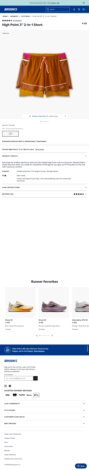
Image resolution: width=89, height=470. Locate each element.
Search (52, 9)
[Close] (84, 3)
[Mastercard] (15, 395)
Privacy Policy (8, 446)
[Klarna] (29, 395)
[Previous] (36, 335)
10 (48, 121)
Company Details (9, 438)
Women (53, 3)
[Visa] (7, 395)
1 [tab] (39, 335)
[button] (44, 74)
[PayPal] (22, 395)
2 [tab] (40, 335)
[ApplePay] (36, 395)
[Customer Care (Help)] (44, 417)
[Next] (52, 335)
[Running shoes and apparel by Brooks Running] (10, 9)
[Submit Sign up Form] (35, 378)
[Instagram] (5, 386)
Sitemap (7, 450)
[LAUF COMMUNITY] (44, 403)
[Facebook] (10, 386)
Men (58, 3)
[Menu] (83, 9)
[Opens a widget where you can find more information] (81, 466)
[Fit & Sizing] (44, 410)
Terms (6, 442)
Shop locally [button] (39, 149)
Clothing (25, 16)
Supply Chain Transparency (12, 434)
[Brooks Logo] (44, 361)
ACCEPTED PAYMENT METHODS (18, 391)
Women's (14, 16)
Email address (8, 374)
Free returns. (39, 351)
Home (5, 16)
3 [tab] (41, 335)
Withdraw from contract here (13, 459)
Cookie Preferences (10, 454)
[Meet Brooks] (44, 423)
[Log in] (74, 9)
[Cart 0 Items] (79, 9)
